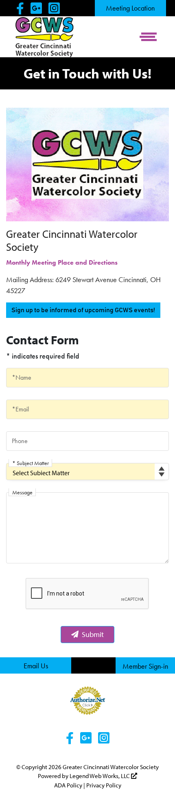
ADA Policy (68, 785)
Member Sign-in (145, 666)
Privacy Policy (103, 785)
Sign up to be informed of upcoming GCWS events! (83, 310)
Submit (93, 634)
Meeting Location (130, 8)
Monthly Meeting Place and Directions (62, 262)
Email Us (36, 665)
